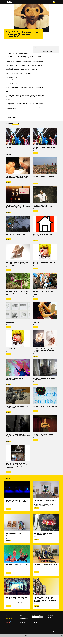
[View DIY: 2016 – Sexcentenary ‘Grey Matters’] (46, 554)
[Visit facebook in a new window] (34, 622)
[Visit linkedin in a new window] (40, 622)
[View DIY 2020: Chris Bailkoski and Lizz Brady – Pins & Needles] (17, 586)
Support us (22, 623)
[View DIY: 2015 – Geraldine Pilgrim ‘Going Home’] (45, 224)
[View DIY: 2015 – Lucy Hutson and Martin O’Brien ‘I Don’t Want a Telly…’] (45, 281)
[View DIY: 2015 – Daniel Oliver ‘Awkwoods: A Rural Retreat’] (45, 194)
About (21, 615)
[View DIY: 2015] (18, 136)
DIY (15, 40)
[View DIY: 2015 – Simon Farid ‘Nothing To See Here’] (45, 367)
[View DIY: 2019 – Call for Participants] (46, 489)
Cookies (19, 630)
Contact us (22, 622)
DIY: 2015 (15, 123)
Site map (7, 630)
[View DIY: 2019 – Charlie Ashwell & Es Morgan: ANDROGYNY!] (17, 554)
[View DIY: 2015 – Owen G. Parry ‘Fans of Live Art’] (45, 310)
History (21, 619)
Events (7, 616)
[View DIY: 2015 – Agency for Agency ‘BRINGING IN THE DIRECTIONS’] (18, 165)
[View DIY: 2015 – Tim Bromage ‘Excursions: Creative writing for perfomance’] (18, 423)
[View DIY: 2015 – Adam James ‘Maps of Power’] (45, 136)
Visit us (22, 621)
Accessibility (13, 630)
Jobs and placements (24, 618)
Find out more (34, 635)
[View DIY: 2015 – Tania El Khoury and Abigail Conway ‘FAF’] (18, 395)
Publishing (8, 621)
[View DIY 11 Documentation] (17, 522)
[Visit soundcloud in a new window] (38, 622)
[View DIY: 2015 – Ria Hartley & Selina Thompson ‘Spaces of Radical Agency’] (45, 338)
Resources (8, 622)
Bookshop (8, 623)
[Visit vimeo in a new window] (36, 622)
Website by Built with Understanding (12, 631)
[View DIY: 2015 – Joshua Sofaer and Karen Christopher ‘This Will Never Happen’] (18, 252)
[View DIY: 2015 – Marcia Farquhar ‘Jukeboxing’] (18, 310)
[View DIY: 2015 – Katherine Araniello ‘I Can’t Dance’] (45, 252)
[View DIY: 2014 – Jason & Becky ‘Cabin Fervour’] (46, 522)
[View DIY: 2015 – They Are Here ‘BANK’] (45, 395)
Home (7, 615)
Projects (8, 619)
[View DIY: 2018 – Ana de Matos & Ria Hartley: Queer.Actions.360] (17, 489)
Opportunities (9, 40)
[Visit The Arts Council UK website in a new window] (53, 631)
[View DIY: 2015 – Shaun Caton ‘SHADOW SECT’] (18, 367)
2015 (43, 47)
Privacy (24, 630)
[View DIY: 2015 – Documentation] (18, 224)
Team (21, 616)
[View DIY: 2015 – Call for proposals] (45, 165)
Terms (29, 630)
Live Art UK (49, 619)
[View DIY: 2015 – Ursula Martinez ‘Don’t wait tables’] (45, 423)
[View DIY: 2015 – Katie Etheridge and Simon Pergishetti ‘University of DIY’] (18, 281)
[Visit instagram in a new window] (32, 622)
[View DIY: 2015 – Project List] (18, 338)
